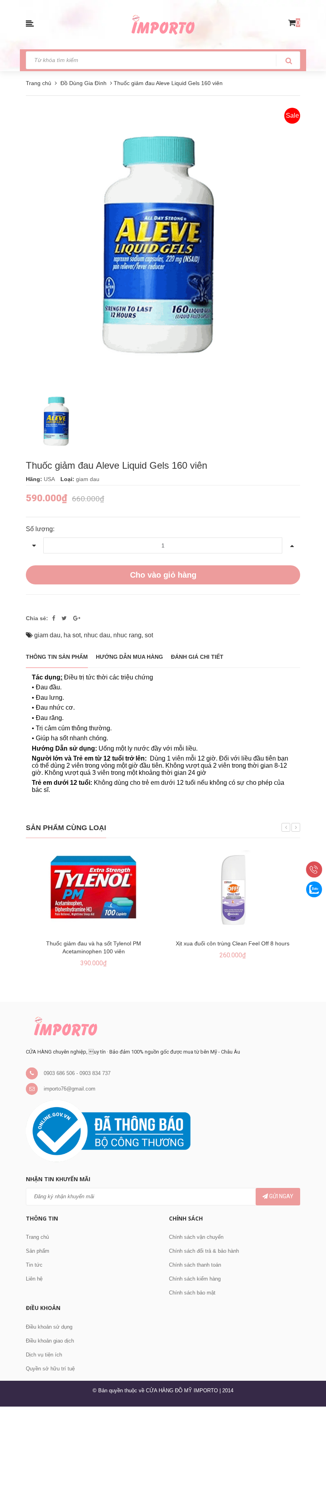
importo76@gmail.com (69, 1089)
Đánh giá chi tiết (197, 657)
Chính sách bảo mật (192, 1293)
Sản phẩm (37, 1251)
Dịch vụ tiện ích (44, 1355)
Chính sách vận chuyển (196, 1237)
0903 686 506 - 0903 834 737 (77, 1073)
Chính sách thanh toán (195, 1265)
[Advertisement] (163, 1453)
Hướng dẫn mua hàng (129, 657)
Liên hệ (34, 1279)
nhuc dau (97, 635)
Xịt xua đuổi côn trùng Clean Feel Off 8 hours (232, 943)
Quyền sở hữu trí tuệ (50, 1369)
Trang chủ (37, 1237)
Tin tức (34, 1265)
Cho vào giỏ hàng (163, 575)
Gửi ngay (280, 1196)
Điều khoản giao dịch (50, 1341)
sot (149, 635)
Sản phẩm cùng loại (66, 828)
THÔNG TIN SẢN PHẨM (57, 657)
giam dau (47, 635)
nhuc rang (127, 635)
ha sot (72, 635)
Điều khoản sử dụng (49, 1327)
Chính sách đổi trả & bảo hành (204, 1251)
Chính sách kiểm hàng (195, 1279)
